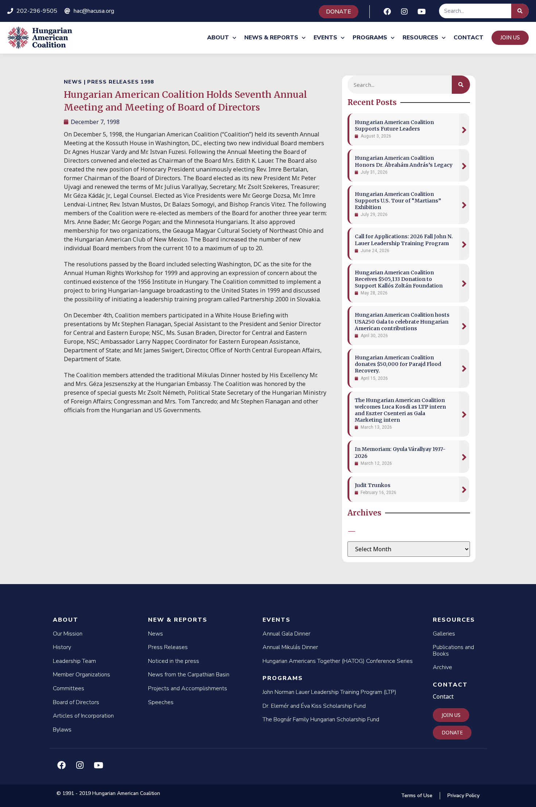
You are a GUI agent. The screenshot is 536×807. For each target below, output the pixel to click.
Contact (468, 38)
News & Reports (271, 38)
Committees (68, 688)
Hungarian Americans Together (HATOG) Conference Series (338, 661)
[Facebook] (387, 11)
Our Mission (67, 634)
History (62, 647)
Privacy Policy (463, 795)
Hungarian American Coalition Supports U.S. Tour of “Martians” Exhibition (398, 201)
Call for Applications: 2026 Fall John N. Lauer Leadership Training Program (404, 239)
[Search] (520, 11)
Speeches (161, 702)
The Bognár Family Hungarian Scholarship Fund (321, 719)
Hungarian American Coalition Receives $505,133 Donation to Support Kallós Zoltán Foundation (399, 279)
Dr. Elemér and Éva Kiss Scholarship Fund (314, 706)
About (218, 38)
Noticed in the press (173, 661)
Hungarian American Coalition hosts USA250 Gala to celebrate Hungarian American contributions (402, 321)
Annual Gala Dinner (286, 634)
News (155, 634)
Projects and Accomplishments (187, 688)
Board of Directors (76, 702)
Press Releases (168, 647)
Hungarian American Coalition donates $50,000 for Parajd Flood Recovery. (398, 364)
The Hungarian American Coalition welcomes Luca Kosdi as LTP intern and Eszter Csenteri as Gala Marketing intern (400, 410)
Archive (442, 667)
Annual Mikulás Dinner (290, 647)
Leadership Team (74, 661)
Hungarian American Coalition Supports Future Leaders (394, 125)
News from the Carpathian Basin (188, 675)
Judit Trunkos (373, 485)
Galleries (444, 634)
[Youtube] (421, 11)
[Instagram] (404, 11)
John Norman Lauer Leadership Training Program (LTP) (329, 692)
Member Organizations (81, 675)
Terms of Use (416, 795)
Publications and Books (453, 650)
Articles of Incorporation (83, 716)
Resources (420, 38)
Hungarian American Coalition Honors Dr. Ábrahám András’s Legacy (404, 161)
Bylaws (62, 730)
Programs (370, 38)
